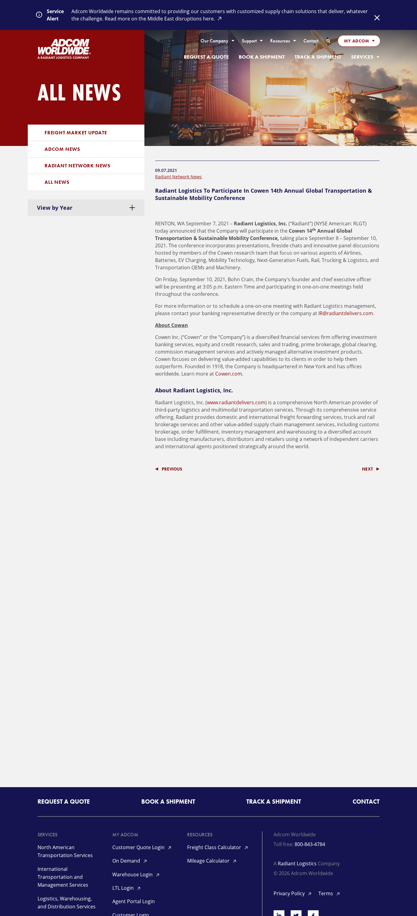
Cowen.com (228, 373)
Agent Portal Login (133, 901)
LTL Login (123, 888)
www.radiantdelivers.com (236, 402)
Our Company (214, 41)
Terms (326, 893)
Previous (172, 469)
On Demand (126, 860)
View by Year (54, 207)
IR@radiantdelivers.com (345, 313)
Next (367, 469)
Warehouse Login (133, 874)
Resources (280, 41)
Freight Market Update (76, 132)
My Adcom (356, 41)
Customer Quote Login (139, 847)
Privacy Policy (290, 893)
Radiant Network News (78, 165)
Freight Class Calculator (214, 847)
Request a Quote (206, 57)
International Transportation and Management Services (63, 877)
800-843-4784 (310, 844)
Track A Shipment (318, 57)
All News (57, 182)
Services (362, 57)
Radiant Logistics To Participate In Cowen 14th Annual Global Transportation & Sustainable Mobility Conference (263, 194)
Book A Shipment (262, 57)
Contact (310, 41)
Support (249, 41)
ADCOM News (62, 149)
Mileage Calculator (209, 860)
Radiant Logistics (297, 863)
